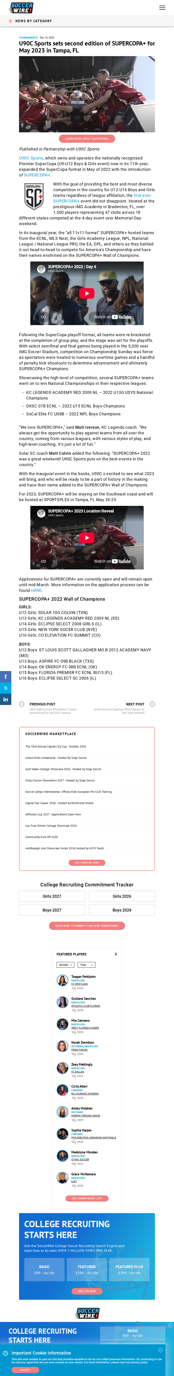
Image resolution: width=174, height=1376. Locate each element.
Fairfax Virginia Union (85, 1115)
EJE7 (74, 1181)
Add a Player (87, 1291)
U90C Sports (31, 158)
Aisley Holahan (81, 1108)
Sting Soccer (80, 1159)
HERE (36, 590)
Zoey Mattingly (81, 1064)
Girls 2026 (122, 896)
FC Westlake (79, 984)
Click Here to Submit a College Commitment (87, 925)
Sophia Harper (81, 1130)
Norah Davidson (82, 1042)
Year (83, 965)
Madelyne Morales (84, 1152)
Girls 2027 (52, 896)
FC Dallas (77, 1071)
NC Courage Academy (85, 1093)
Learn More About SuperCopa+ (87, 138)
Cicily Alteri (79, 1086)
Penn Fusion (79, 1049)
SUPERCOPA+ (37, 175)
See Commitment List (87, 1198)
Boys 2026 (122, 910)
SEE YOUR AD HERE (87, 862)
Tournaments (28, 37)
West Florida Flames (85, 1027)
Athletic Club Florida (85, 1006)
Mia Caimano (80, 1020)
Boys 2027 (52, 910)
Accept (25, 1370)
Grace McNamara (83, 1174)
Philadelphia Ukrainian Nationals (93, 1137)
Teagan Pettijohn (83, 976)
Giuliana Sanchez (83, 998)
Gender (63, 965)
